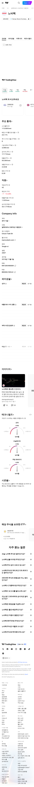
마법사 (4, 779)
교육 (3, 769)
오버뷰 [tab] (4, 38)
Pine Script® (5, 738)
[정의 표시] (9, 126)
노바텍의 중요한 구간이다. (11, 389)
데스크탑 (4, 745)
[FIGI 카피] (15, 272)
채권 (3, 694)
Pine (3, 703)
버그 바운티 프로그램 (24, 755)
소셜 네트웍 (5, 751)
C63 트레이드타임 (23, 738)
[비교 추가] (20, 105)
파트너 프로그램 (22, 781)
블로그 (20, 722)
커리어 (20, 726)
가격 (19, 687)
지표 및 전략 (5, 777)
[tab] (24, 283)
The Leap (20, 703)
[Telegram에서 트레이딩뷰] (25, 649)
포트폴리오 (5, 730)
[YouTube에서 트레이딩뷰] (12, 649)
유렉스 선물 (21, 710)
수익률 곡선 (5, 732)
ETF (3, 692)
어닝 (3, 720)
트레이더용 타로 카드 (24, 736)
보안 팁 (20, 753)
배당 (3, 722)
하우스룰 (4, 759)
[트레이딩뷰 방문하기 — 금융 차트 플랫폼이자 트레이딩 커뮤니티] (9, 80)
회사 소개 (20, 718)
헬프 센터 (20, 724)
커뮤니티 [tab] (19, 38)
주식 (3, 690)
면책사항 (20, 745)
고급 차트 (20, 769)
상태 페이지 (21, 758)
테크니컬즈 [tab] (28, 38)
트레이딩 (4, 767)
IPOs (3, 724)
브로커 (20, 699)
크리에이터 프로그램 (8, 757)
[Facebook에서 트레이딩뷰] (7, 649)
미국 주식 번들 (22, 712)
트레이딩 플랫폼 (22, 771)
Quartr (26, 674)
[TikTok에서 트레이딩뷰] (29, 649)
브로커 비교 (21, 701)
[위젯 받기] (30, 414)
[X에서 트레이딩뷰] (3, 649)
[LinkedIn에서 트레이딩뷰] (20, 649)
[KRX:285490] (4, 385)
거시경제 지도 (6, 736)
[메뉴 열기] (2, 3)
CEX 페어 (4, 699)
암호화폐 (4, 697)
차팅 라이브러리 (22, 765)
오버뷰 (20, 697)
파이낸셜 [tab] (11, 38)
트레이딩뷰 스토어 (23, 734)
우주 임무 (20, 720)
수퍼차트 (4, 685)
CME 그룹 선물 (22, 708)
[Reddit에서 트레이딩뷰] (3, 653)
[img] (28, 19)
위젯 (19, 763)
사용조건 (20, 743)
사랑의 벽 (4, 753)
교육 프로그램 (22, 783)
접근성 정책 (21, 751)
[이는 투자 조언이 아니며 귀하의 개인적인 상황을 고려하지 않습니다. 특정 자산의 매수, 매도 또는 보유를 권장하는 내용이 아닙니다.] (25, 418)
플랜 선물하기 (22, 691)
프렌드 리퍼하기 (6, 755)
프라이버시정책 (22, 747)
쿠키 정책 (20, 749)
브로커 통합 (21, 779)
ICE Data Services (22, 662)
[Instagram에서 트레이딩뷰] (16, 649)
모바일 (4, 743)
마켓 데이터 (21, 689)
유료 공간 (4, 783)
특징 (19, 685)
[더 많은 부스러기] (8, 8)
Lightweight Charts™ (24, 767)
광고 (19, 777)
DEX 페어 (4, 701)
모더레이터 (5, 761)
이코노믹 (4, 718)
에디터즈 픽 (5, 771)
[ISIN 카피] (15, 266)
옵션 (3, 734)
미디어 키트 (21, 728)
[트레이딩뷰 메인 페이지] (6, 3)
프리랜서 (4, 781)
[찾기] (19, 3)
